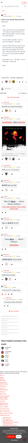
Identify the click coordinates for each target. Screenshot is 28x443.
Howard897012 (6, 165)
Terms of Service (6, 419)
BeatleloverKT (6, 180)
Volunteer (2, 379)
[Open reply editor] (14, 88)
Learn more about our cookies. (15, 433)
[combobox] (14, 6)
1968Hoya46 (6, 102)
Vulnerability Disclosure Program (10, 425)
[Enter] (2, 6)
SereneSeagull (8, 351)
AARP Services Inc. (4, 403)
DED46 (5, 285)
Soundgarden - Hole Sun (13, 122)
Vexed (6, 359)
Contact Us (2, 388)
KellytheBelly (6, 117)
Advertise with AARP (4, 396)
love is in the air (5, 77)
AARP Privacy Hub (7, 417)
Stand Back (14, 245)
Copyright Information (8, 423)
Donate (1, 377)
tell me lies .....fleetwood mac (17, 77)
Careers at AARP (3, 397)
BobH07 (7, 355)
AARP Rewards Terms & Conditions (10, 422)
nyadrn (4, 14)
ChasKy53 (5, 196)
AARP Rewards (3, 382)
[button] (1, 3)
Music (3, 10)
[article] (14, 107)
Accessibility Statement (8, 420)
